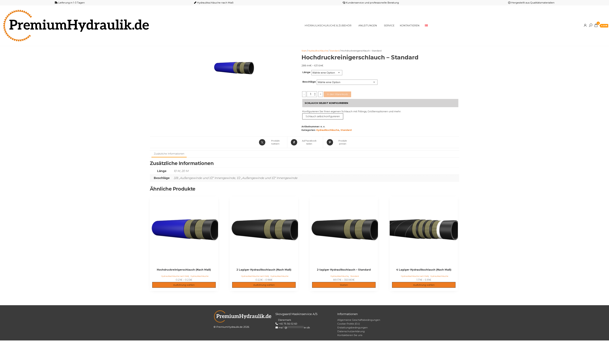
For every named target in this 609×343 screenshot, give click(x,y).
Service (389, 25)
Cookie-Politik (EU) (348, 323)
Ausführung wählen (184, 284)
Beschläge (309, 81)
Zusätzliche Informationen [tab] (169, 153)
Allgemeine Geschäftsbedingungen (358, 319)
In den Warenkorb (337, 94)
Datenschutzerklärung (351, 331)
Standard (334, 50)
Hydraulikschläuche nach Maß (175, 276)
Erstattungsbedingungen (352, 327)
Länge (306, 72)
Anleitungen (367, 25)
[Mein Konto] (585, 25)
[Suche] (591, 25)
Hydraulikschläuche (318, 50)
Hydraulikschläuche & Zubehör (328, 25)
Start (304, 50)
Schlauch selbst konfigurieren (323, 116)
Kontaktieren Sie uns (349, 335)
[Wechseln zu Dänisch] (426, 26)
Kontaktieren (409, 25)
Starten (344, 284)
